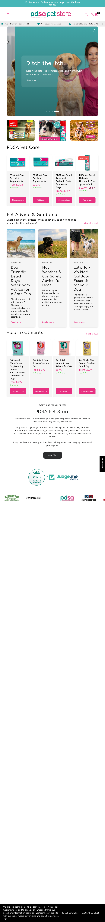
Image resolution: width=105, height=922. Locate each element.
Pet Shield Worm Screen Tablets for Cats (64, 363)
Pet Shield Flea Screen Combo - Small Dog (87, 363)
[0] (96, 14)
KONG (51, 430)
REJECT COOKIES (70, 912)
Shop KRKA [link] (91, 334)
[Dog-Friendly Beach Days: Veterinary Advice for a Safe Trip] (21, 243)
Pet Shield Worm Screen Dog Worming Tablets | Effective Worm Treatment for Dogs (17, 369)
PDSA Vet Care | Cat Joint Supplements (41, 178)
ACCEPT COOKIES (90, 912)
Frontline (85, 427)
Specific (65, 427)
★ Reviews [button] (102, 463)
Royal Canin (27, 430)
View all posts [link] (90, 223)
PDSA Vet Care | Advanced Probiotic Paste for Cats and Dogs (64, 181)
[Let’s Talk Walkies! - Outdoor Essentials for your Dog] (84, 243)
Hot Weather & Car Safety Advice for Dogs (52, 276)
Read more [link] (16, 322)
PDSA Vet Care (50, 433)
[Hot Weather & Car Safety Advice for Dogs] (52, 243)
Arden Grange (40, 430)
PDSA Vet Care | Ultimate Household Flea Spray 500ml (87, 180)
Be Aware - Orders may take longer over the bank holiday (54, 3)
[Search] (86, 14)
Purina (18, 430)
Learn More (52, 455)
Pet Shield (74, 427)
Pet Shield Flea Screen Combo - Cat (41, 363)
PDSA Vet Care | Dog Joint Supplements (17, 178)
